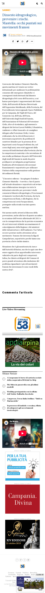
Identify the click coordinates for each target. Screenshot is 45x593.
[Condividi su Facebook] (13, 41)
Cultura (8, 576)
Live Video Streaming (13, 309)
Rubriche (34, 574)
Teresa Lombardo (16, 34)
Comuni (18, 573)
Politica (25, 573)
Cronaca (11, 573)
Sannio (27, 574)
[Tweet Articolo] (18, 41)
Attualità (33, 573)
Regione (20, 574)
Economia (12, 574)
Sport (15, 576)
